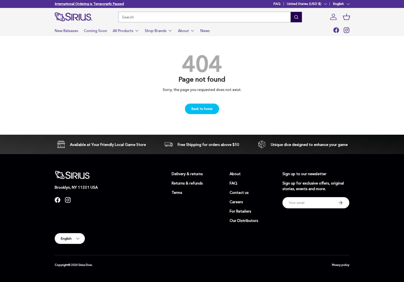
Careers (236, 201)
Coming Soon (95, 30)
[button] (346, 17)
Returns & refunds (187, 183)
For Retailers (240, 211)
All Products (123, 30)
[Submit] (296, 17)
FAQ (277, 4)
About (183, 30)
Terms (177, 192)
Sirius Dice (85, 265)
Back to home (202, 109)
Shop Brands (155, 30)
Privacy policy (340, 265)
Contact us (239, 192)
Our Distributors (244, 220)
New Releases (66, 30)
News (205, 30)
